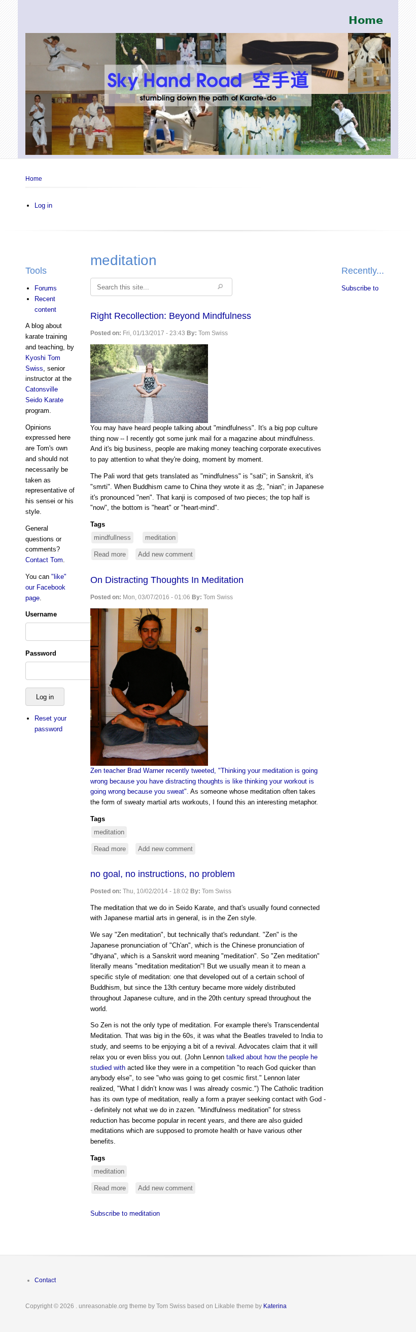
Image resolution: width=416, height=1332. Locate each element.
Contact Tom (44, 560)
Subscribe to (359, 288)
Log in (43, 205)
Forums (45, 288)
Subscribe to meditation (125, 1213)
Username (41, 614)
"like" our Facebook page (45, 587)
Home (33, 178)
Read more (111, 555)
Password (40, 653)
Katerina (275, 1306)
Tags (97, 524)
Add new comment (165, 554)
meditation (160, 537)
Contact (45, 1280)
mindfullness (112, 537)
